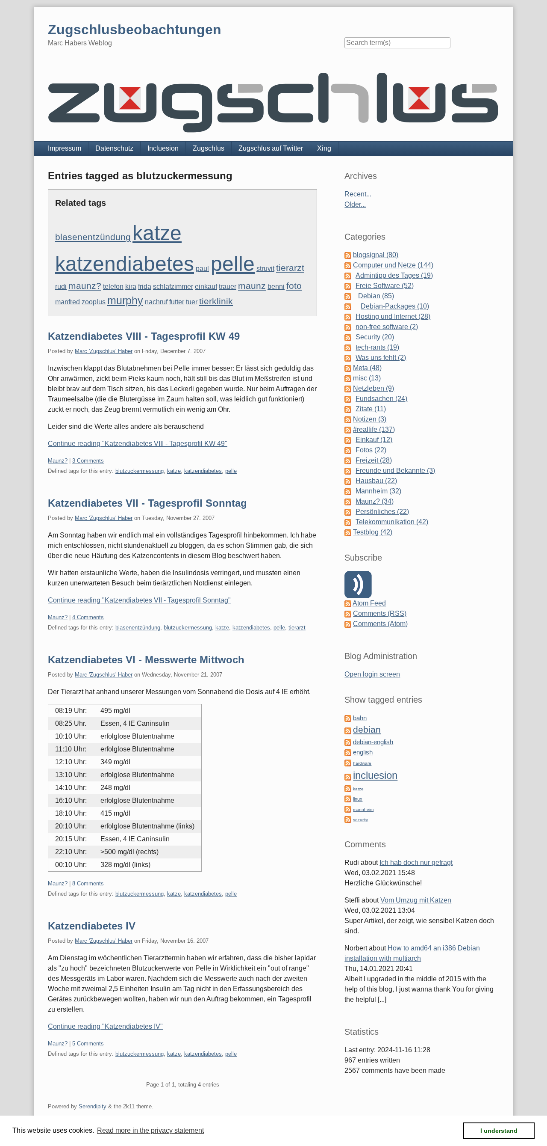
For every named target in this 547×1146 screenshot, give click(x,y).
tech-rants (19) (377, 347)
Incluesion (163, 148)
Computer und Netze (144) (393, 265)
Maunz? (58, 460)
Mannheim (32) (378, 491)
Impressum (64, 148)
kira (130, 286)
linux (357, 799)
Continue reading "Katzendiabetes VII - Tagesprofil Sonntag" (139, 600)
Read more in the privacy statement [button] (150, 1130)
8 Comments (88, 883)
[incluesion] (347, 776)
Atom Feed (369, 603)
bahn (360, 718)
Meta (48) (367, 367)
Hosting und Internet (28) (393, 316)
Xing (324, 148)
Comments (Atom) (380, 623)
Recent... (357, 194)
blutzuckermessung (139, 471)
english (363, 752)
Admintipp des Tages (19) (394, 275)
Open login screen (372, 674)
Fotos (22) (371, 450)
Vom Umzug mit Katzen (415, 900)
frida (144, 286)
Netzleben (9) (373, 388)
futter (176, 302)
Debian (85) (376, 296)
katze (157, 233)
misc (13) (367, 378)
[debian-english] (347, 741)
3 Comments (88, 460)
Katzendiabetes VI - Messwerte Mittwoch (146, 659)
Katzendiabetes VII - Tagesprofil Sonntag (147, 503)
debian (367, 729)
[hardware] (347, 762)
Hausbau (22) (376, 480)
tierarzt (290, 268)
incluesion (375, 775)
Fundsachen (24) (381, 398)
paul (202, 268)
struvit (265, 268)
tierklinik (216, 301)
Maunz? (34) (375, 501)
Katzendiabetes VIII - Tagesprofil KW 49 (144, 336)
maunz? (84, 286)
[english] (347, 752)
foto (294, 286)
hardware (362, 763)
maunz (252, 286)
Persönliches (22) (382, 511)
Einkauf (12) (374, 439)
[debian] (347, 730)
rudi (61, 286)
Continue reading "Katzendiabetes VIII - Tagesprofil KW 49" (137, 443)
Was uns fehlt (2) (381, 357)
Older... (355, 204)
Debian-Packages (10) (395, 306)
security (360, 819)
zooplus (94, 302)
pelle (233, 263)
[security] (347, 818)
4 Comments (88, 617)
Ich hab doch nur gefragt (416, 862)
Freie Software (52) (385, 285)
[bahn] (347, 717)
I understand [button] (499, 1130)
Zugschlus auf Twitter (270, 148)
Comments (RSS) (379, 613)
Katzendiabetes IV (91, 926)
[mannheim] (347, 808)
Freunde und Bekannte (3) (395, 470)
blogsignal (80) (375, 254)
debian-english (373, 742)
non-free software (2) (387, 326)
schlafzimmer (173, 286)
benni (276, 286)
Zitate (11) (371, 409)
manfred (67, 302)
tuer (191, 302)
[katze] (347, 788)
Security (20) (375, 337)
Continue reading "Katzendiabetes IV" (105, 1026)
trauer (227, 286)
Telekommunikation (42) (392, 521)
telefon (113, 286)
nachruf (156, 302)
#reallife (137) (374, 429)
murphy (125, 300)
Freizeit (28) (374, 460)
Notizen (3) (369, 419)
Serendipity (92, 1106)
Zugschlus (208, 148)
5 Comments (88, 1043)
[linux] (347, 798)
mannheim (363, 809)
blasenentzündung (93, 237)
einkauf (206, 286)
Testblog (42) (372, 532)
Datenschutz (114, 148)
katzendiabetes (124, 263)
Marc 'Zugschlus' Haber (103, 351)
